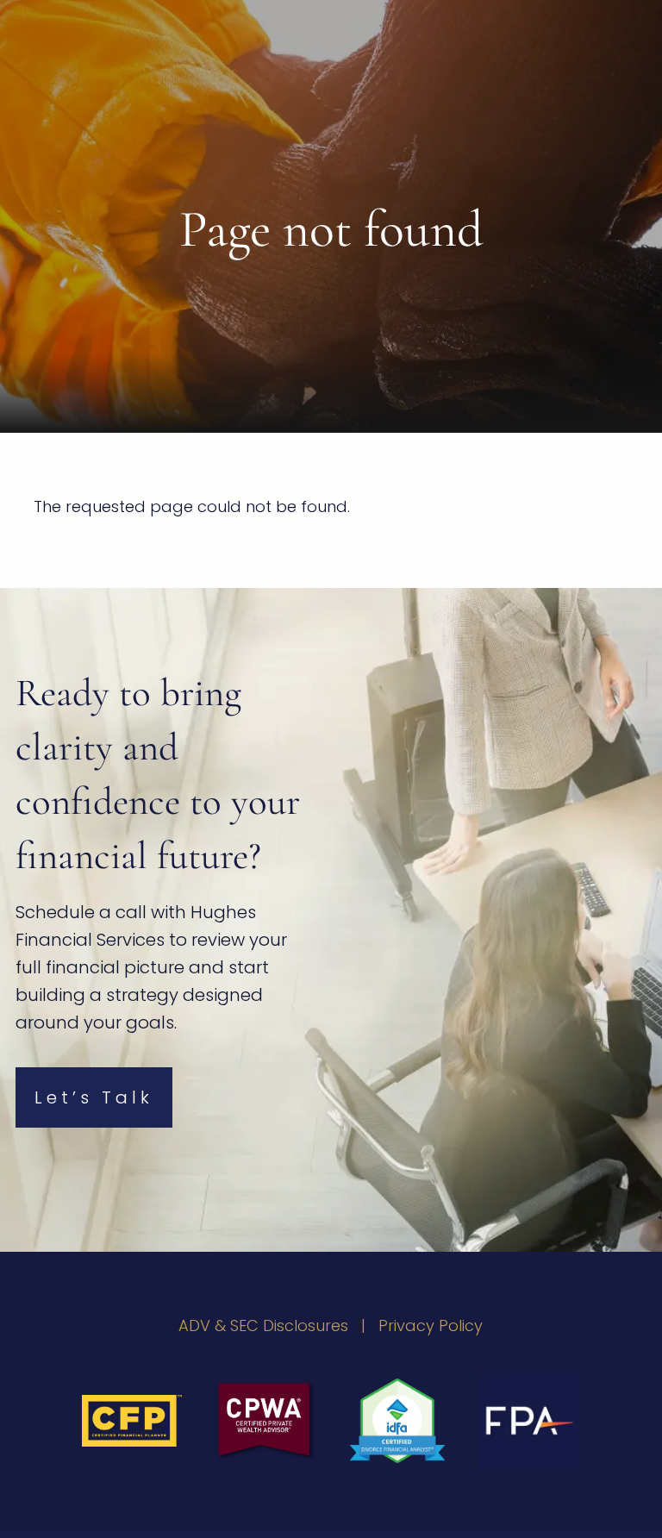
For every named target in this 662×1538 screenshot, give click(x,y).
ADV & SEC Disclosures (263, 1325)
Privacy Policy (430, 1325)
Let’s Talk (93, 1097)
